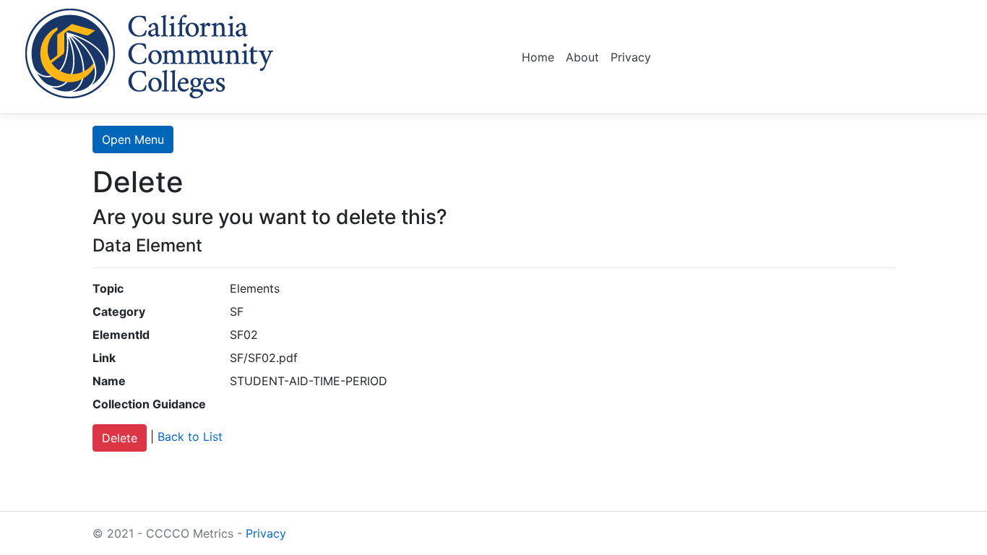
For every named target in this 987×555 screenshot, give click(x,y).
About (582, 57)
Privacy (631, 57)
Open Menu (133, 139)
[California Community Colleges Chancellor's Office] (149, 51)
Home (538, 57)
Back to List (190, 437)
